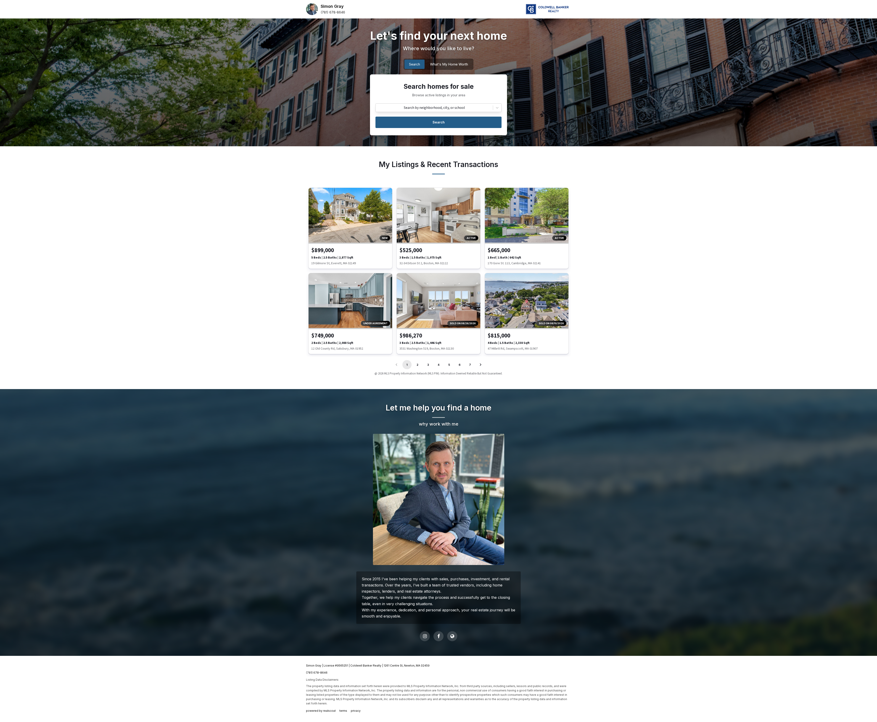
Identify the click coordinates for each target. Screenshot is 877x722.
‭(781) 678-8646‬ (333, 12)
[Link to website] (452, 636)
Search (439, 122)
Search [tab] (414, 64)
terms (343, 710)
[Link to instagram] (425, 636)
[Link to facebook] (438, 636)
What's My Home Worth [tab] (449, 64)
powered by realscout (321, 710)
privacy (356, 710)
